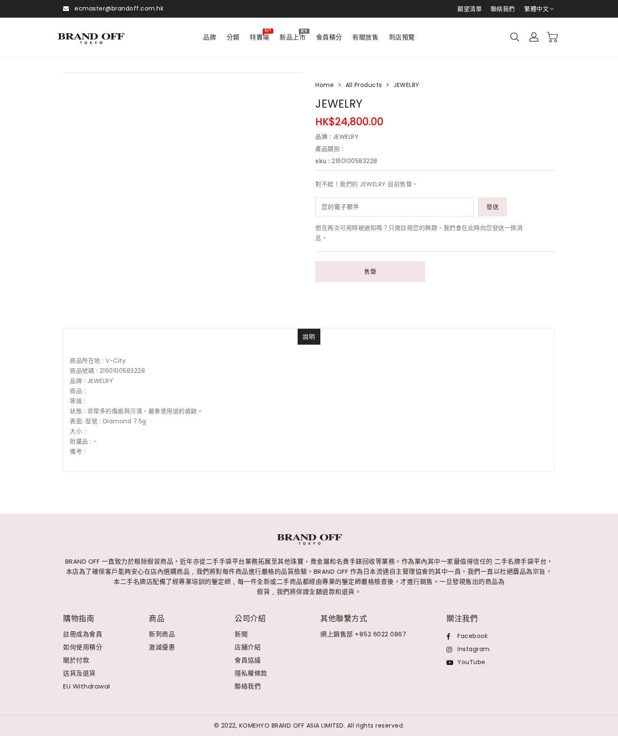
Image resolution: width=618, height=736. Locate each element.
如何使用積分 (82, 647)
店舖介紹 (248, 647)
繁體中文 (536, 9)
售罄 (370, 271)
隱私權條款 (251, 673)
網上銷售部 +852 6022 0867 (363, 634)
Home (324, 85)
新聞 (241, 634)
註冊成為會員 (82, 634)
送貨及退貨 (79, 673)
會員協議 (248, 660)
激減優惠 (162, 647)
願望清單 (469, 9)
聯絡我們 (503, 9)
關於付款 (76, 660)
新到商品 (162, 634)
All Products (364, 85)
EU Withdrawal (86, 686)
